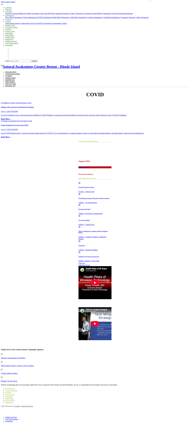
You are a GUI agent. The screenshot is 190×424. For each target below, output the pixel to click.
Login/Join (9, 45)
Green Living (10, 31)
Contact (64, 23)
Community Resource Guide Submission (134, 17)
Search (7, 61)
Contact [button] (8, 21)
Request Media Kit (19, 13)
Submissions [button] (9, 15)
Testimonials (106, 13)
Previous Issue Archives (86, 174)
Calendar (8, 7)
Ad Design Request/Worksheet (122, 13)
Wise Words (9, 35)
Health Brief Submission (60, 17)
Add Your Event (84, 265)
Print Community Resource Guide (62, 13)
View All (82, 263)
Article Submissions (30, 17)
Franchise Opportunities (53, 23)
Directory (8, 9)
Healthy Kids (10, 37)
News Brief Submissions (13, 17)
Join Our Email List (37, 23)
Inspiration (9, 33)
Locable (17, 406)
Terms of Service (27, 406)
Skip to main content (8, 2)
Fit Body (8, 29)
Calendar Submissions (95, 17)
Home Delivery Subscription (20, 23)
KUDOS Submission (44, 17)
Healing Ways (10, 25)
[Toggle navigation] (2, 4)
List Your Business (11, 43)
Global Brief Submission (78, 17)
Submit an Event (11, 41)
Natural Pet (9, 39)
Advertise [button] (8, 11)
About (7, 23)
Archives (8, 19)
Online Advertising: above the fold (38, 13)
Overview (8, 13)
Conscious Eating (11, 27)
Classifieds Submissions (111, 17)
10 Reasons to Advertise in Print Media (88, 13)
